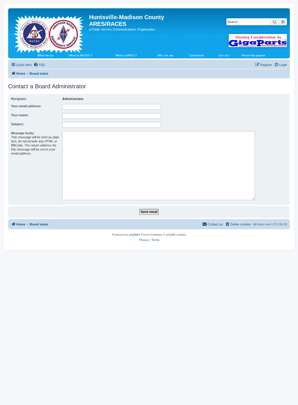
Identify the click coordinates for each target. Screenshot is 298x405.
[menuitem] (39, 64)
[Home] (49, 32)
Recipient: (19, 99)
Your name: (20, 115)
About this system (253, 55)
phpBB (133, 234)
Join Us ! (224, 55)
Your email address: (26, 106)
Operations (196, 55)
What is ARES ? (126, 55)
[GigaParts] (258, 40)
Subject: (17, 124)
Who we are (165, 55)
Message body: (22, 133)
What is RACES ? (81, 55)
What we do (46, 55)
